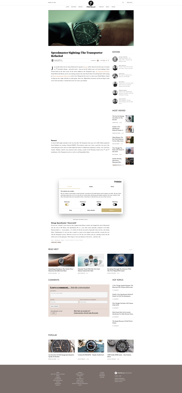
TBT (80, 377)
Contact (58, 385)
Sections (73, 7)
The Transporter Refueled (102, 71)
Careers (58, 377)
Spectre (85, 67)
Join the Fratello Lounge (58, 374)
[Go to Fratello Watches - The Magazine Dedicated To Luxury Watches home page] (91, 1)
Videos (113, 7)
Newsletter (58, 383)
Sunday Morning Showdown (80, 383)
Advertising (58, 378)
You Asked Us (79, 378)
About (107, 7)
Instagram (102, 375)
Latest (67, 7)
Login (53, 313)
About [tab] (112, 186)
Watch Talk (54, 242)
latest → (131, 249)
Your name (52, 299)
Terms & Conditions (120, 380)
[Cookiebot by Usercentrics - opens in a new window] (115, 182)
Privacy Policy (118, 381)
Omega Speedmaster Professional (61, 76)
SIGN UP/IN (129, 2)
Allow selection (91, 210)
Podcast (101, 7)
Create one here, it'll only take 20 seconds (86, 313)
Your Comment (53, 290)
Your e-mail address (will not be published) (88, 299)
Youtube (102, 377)
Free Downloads (57, 380)
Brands (80, 7)
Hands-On (80, 375)
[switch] (83, 204)
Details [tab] (91, 186)
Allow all (111, 210)
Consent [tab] (70, 186)
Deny (70, 210)
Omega (59, 242)
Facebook (102, 374)
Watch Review (80, 382)
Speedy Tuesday (80, 374)
